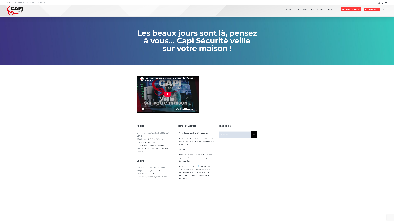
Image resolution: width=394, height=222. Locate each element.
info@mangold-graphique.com (155, 177)
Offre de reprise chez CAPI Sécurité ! (194, 133)
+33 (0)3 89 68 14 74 (155, 171)
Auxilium (183, 150)
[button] (383, 9)
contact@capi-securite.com (36, 2)
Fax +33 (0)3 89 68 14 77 (150, 174)
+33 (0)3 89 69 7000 (155, 139)
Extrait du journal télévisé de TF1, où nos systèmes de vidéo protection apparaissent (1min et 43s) (197, 158)
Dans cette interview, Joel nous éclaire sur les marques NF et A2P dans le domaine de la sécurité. (196, 141)
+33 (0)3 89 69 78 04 (149, 142)
